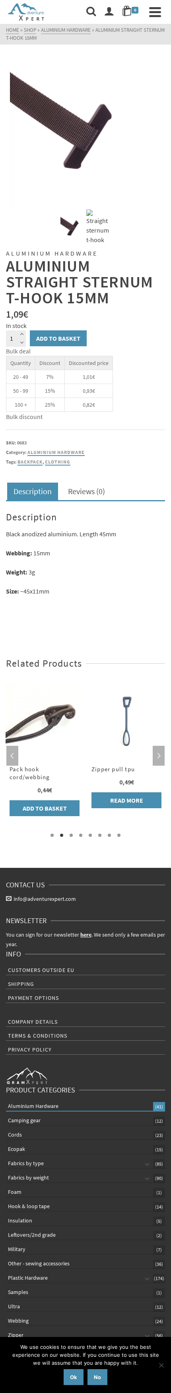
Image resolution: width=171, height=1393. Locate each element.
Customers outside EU (41, 970)
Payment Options (33, 997)
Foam (14, 1191)
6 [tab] (100, 835)
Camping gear (24, 1120)
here (85, 934)
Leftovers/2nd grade (32, 1234)
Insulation (20, 1220)
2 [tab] (62, 835)
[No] (161, 1365)
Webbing (18, 1320)
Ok (73, 1377)
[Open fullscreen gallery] (153, 199)
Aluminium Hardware (56, 452)
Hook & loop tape (29, 1206)
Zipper (15, 1335)
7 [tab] (109, 835)
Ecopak (16, 1148)
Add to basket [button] (45, 808)
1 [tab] (52, 835)
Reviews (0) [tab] (86, 491)
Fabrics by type (26, 1163)
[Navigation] (155, 12)
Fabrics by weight (28, 1177)
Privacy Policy (30, 1049)
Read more (126, 800)
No (97, 1377)
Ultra (14, 1306)
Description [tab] (33, 491)
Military (16, 1249)
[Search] (91, 12)
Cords (15, 1134)
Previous (12, 756)
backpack (30, 462)
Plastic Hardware (28, 1277)
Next (159, 756)
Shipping (21, 984)
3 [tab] (71, 835)
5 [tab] (90, 835)
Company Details (33, 1021)
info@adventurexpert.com (45, 898)
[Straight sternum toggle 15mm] (85, 132)
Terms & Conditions (37, 1035)
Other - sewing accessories (39, 1263)
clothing (57, 462)
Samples (18, 1292)
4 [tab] (81, 835)
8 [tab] (119, 835)
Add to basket (58, 338)
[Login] (109, 12)
